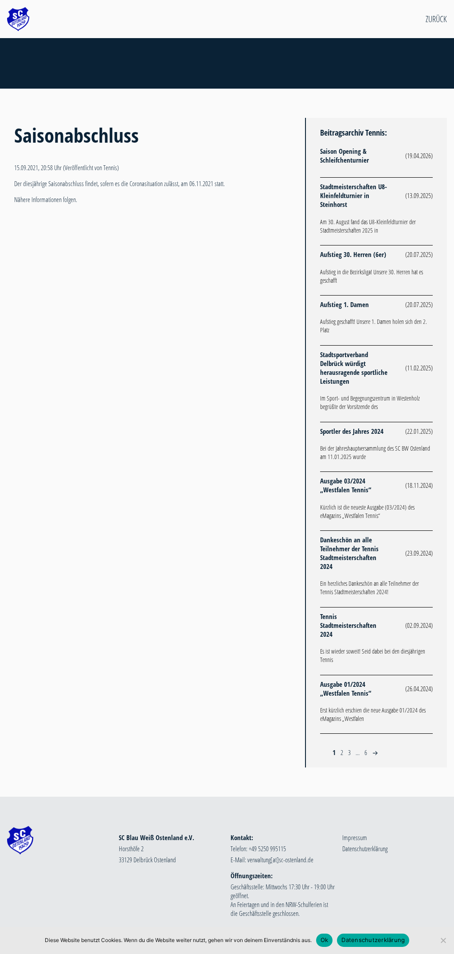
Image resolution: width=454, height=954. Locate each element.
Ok (325, 939)
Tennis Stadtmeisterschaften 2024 (348, 625)
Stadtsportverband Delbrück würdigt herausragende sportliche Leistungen (353, 367)
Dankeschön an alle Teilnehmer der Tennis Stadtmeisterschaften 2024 (349, 553)
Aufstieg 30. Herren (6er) (353, 254)
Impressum (354, 837)
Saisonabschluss (76, 134)
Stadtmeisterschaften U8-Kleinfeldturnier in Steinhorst (353, 195)
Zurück (436, 19)
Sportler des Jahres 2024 (352, 431)
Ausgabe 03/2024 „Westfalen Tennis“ (345, 485)
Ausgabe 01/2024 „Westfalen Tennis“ (345, 688)
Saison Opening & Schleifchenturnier (344, 155)
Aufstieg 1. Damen (344, 304)
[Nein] (442, 940)
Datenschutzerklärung (364, 848)
